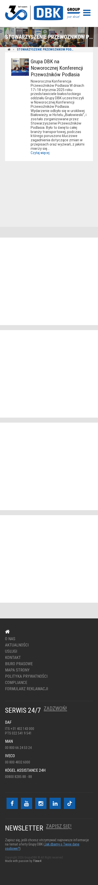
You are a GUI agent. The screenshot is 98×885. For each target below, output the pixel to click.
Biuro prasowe (19, 664)
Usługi (11, 651)
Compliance (16, 682)
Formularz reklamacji (26, 689)
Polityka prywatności (26, 676)
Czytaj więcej (40, 153)
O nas (10, 639)
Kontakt (45, 185)
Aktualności (17, 645)
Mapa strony (17, 670)
